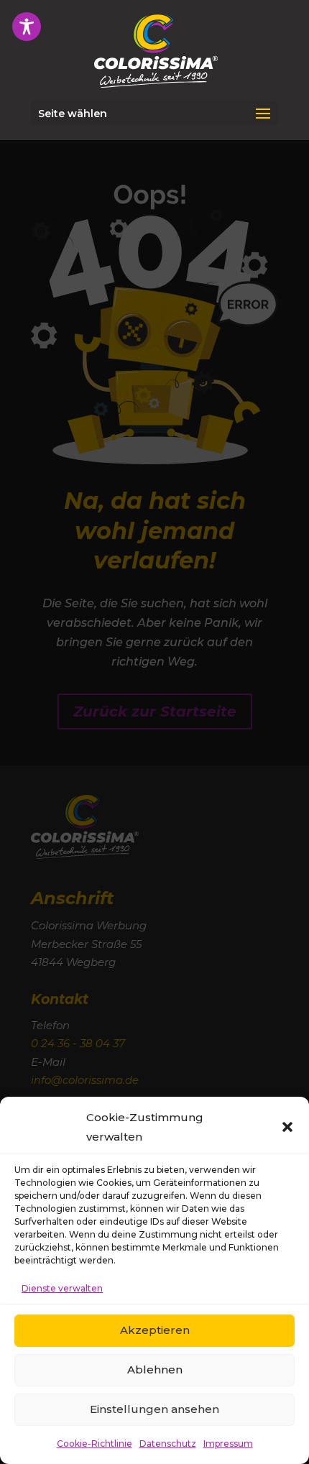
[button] (287, 1127)
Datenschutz (167, 1443)
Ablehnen (155, 1369)
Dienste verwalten (62, 1288)
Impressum (228, 1443)
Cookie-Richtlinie (94, 1443)
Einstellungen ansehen (154, 1409)
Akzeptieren (155, 1330)
